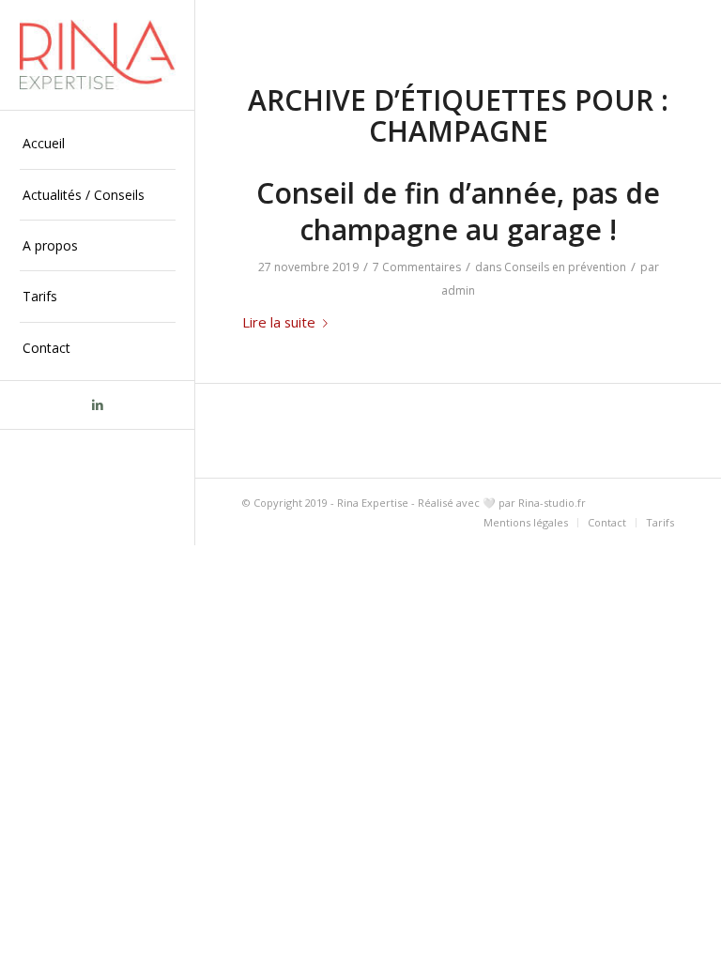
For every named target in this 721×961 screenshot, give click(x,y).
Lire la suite (278, 322)
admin (458, 290)
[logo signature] (98, 55)
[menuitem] (98, 143)
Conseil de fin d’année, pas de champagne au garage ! (458, 211)
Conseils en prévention (565, 267)
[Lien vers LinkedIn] (97, 405)
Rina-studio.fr (552, 503)
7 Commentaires (417, 267)
